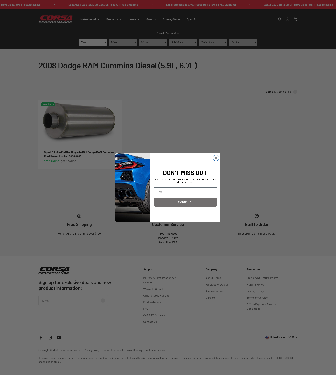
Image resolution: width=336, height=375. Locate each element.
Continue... (185, 202)
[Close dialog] (216, 158)
